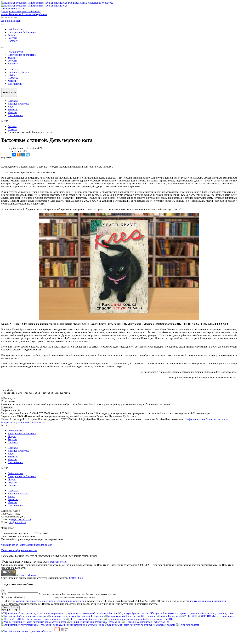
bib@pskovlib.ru (17, 522)
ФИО (4, 594)
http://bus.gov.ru (58, 561)
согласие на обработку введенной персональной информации (50, 601)
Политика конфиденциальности (19, 550)
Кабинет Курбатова (18, 72)
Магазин (12, 80)
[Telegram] (28, 154)
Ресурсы (12, 38)
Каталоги (13, 40)
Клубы (11, 75)
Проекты (13, 69)
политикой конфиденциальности (207, 601)
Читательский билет (12, 597)
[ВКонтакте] (14, 154)
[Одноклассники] (19, 154)
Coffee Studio (76, 578)
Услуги (12, 35)
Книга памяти (15, 83)
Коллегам (13, 77)
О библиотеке (15, 29)
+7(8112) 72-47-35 (21, 519)
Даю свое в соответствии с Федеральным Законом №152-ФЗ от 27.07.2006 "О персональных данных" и (115, 601)
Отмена (14, 607)
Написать (7, 407)
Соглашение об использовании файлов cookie (26, 544)
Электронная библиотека (22, 32)
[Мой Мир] (23, 154)
